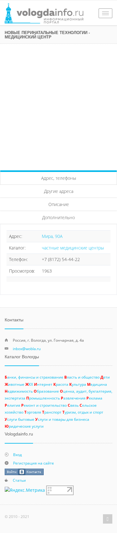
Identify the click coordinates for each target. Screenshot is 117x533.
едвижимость (19, 391)
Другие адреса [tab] (58, 191)
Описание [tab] (58, 204)
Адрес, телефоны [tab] (58, 178)
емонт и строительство (44, 405)
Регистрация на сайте (33, 462)
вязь (73, 405)
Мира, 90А (52, 236)
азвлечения (73, 397)
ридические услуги (24, 426)
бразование (46, 391)
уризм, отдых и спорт (82, 412)
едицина (97, 384)
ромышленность (43, 397)
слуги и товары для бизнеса (62, 419)
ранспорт (51, 412)
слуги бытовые (19, 419)
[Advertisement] (58, 105)
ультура (77, 384)
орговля (32, 412)
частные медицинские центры (73, 248)
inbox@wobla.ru (27, 348)
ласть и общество (82, 377)
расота (60, 384)
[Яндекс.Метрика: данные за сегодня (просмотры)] (25, 490)
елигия (12, 405)
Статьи (19, 480)
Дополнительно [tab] (58, 217)
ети (105, 377)
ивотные (14, 384)
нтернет (43, 384)
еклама (94, 397)
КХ (29, 384)
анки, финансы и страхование (34, 377)
